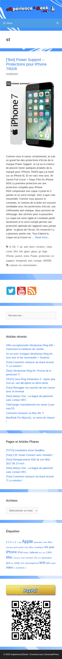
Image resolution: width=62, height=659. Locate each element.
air (21, 246)
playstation (47, 558)
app (20, 542)
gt (40, 251)
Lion (49, 552)
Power (33, 256)
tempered (21, 260)
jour (44, 553)
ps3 (8, 563)
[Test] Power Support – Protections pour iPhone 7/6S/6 (26, 64)
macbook (16, 558)
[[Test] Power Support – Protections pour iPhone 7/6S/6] (31, 147)
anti (26, 246)
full (21, 251)
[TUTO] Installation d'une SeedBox (25, 450)
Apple (27, 541)
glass (34, 251)
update (53, 563)
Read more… (42, 237)
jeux (40, 553)
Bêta (50, 542)
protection (44, 256)
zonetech (20, 568)
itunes (26, 552)
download (9, 547)
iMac (31, 547)
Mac (9, 557)
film (16, 251)
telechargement (32, 563)
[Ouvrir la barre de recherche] (57, 23)
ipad (51, 547)
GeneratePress (51, 654)
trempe (38, 260)
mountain (29, 558)
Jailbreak (33, 552)
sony (17, 563)
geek (16, 547)
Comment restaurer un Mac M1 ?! (25, 413)
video (9, 567)
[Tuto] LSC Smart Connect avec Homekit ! (29, 455)
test (30, 260)
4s (13, 542)
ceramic (40, 246)
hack (26, 547)
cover (9, 251)
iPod (20, 552)
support (10, 260)
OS (35, 558)
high (44, 251)
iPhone (10, 256)
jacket (18, 256)
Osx (39, 558)
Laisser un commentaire (23, 265)
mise (23, 558)
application (38, 542)
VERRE (47, 260)
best (31, 246)
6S (13, 246)
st (52, 256)
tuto (48, 562)
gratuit (21, 547)
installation (39, 547)
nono (26, 256)
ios (46, 547)
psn (12, 563)
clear (49, 246)
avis (45, 542)
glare (27, 251)
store (22, 563)
